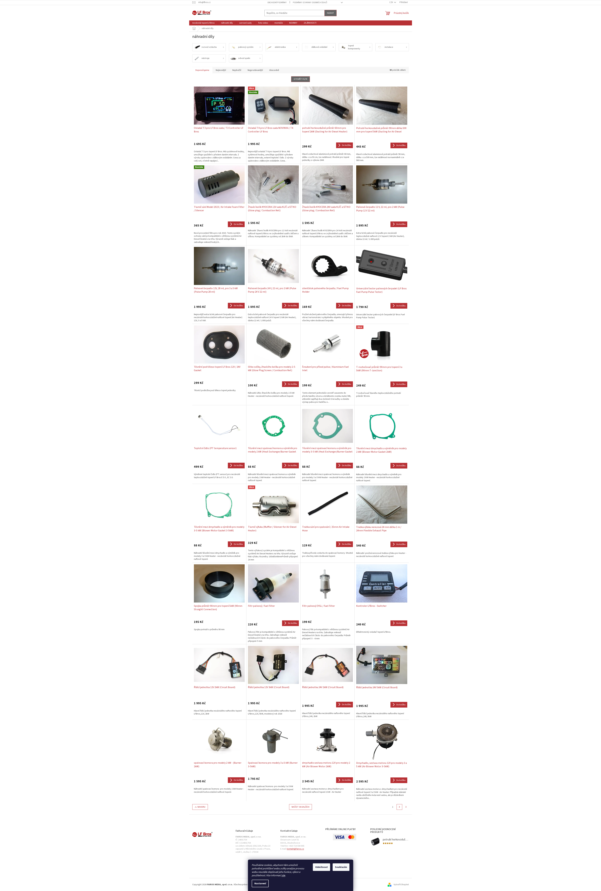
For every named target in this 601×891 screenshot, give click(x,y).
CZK (391, 2)
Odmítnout (321, 867)
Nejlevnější (221, 70)
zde (283, 875)
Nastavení (260, 883)
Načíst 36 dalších (300, 807)
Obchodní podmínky (277, 2)
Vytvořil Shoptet (401, 884)
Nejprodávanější (255, 70)
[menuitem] (203, 22)
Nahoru (201, 807)
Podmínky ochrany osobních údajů (310, 2)
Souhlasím (341, 867)
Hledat (330, 13)
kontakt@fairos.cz (295, 848)
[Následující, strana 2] (399, 807)
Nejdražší (236, 70)
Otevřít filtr (300, 79)
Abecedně (274, 70)
